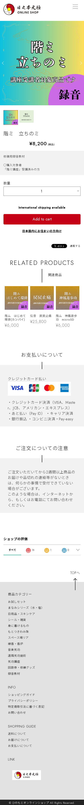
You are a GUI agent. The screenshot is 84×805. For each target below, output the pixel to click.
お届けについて (18, 740)
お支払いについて (20, 746)
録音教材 (14, 674)
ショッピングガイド (21, 695)
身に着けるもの (18, 626)
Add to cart (42, 219)
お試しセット (17, 602)
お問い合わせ (17, 713)
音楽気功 (14, 650)
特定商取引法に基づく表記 (26, 707)
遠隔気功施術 (17, 656)
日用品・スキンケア (21, 614)
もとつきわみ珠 (18, 632)
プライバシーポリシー (23, 701)
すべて (12, 550)
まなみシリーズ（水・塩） (26, 608)
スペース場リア (18, 638)
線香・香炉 (15, 644)
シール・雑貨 (17, 620)
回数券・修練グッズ (21, 668)
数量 (6, 183)
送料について (17, 734)
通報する (75, 246)
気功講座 (14, 662)
